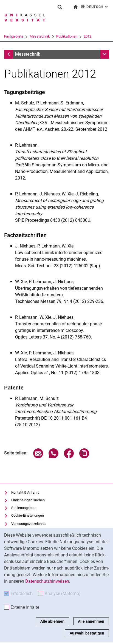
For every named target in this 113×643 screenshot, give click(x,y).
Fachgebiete (13, 36)
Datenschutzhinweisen (47, 581)
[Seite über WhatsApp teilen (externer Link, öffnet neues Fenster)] (53, 456)
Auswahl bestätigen (87, 633)
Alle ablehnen (52, 621)
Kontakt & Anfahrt (25, 492)
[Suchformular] (60, 7)
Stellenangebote (23, 508)
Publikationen (66, 36)
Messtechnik (40, 36)
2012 (87, 36)
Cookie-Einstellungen (27, 515)
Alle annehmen (91, 621)
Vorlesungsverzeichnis (28, 524)
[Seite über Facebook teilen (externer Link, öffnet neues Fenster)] (69, 456)
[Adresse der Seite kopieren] (84, 456)
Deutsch (97, 7)
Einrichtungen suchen (28, 500)
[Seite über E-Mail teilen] (38, 456)
